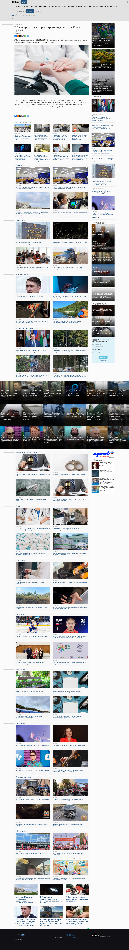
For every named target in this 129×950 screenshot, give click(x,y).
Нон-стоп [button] (71, 6)
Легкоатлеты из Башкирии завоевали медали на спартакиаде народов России (69, 663)
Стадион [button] (79, 6)
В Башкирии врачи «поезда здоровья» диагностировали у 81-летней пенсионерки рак (69, 529)
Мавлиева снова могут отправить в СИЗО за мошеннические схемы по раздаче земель (31, 351)
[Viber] (23, 36)
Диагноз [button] (103, 6)
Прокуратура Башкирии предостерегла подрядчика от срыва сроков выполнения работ (69, 375)
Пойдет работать (98, 349)
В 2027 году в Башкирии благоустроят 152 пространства (30, 692)
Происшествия (23, 777)
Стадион (20, 614)
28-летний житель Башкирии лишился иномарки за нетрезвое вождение (70, 607)
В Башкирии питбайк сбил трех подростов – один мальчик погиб (70, 243)
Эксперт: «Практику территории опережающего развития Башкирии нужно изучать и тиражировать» (32, 213)
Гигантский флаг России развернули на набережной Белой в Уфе (29, 717)
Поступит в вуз (98, 344)
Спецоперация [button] (112, 6)
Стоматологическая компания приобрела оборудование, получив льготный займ (42, 137)
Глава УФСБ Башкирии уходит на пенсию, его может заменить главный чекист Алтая (31, 297)
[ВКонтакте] (15, 36)
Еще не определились (100, 352)
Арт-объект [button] (87, 6)
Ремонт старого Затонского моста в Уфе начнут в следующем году (22, 137)
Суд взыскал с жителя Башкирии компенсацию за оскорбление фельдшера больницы (33, 529)
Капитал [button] (30, 11)
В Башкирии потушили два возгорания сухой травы (31, 607)
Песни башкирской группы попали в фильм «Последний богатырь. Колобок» (68, 770)
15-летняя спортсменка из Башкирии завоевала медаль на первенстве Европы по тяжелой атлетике (69, 637)
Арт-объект (22, 669)
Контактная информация (73, 937)
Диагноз (20, 506)
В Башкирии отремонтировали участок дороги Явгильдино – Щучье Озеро (32, 321)
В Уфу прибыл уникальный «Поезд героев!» (30, 853)
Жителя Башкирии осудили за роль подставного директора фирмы (69, 499)
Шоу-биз (20, 723)
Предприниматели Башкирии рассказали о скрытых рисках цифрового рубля (22, 157)
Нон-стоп (21, 560)
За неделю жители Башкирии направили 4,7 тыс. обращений (70, 297)
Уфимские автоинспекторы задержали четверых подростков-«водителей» (33, 878)
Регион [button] (18, 6)
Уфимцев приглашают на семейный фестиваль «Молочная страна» (69, 878)
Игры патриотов (24, 328)
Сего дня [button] (25, 6)
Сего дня (20, 220)
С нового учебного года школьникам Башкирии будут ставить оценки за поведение (32, 268)
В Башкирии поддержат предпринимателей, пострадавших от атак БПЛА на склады (80, 157)
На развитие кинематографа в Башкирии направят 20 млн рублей (67, 692)
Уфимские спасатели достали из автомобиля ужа (70, 582)
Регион (19, 165)
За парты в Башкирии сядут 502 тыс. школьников (70, 212)
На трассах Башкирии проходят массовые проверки (67, 268)
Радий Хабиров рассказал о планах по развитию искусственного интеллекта (69, 188)
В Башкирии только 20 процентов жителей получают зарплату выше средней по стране (60, 138)
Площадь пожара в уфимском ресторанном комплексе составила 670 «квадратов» (68, 800)
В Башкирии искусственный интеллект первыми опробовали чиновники (32, 188)
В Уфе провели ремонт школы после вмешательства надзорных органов (28, 243)
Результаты (103, 360)
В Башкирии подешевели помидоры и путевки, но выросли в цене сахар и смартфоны (61, 158)
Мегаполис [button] (38, 11)
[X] (20, 36)
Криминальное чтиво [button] (59, 6)
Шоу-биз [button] (95, 6)
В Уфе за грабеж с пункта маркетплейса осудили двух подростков (69, 475)
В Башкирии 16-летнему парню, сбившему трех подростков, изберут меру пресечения (32, 375)
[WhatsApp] (25, 36)
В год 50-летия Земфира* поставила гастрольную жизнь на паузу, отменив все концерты (103, 215)
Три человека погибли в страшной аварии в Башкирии (68, 824)
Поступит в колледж (99, 346)
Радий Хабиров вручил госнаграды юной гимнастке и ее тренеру (30, 663)
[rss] (73, 935)
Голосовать (103, 357)
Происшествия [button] (21, 11)
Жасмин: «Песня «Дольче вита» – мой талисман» (32, 770)
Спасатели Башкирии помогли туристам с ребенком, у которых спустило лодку (67, 321)
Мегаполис (21, 831)
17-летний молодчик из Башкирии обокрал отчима (30, 583)
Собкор (19, 935)
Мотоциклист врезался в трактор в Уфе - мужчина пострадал (33, 800)
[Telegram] (28, 36)
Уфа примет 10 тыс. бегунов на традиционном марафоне (69, 853)
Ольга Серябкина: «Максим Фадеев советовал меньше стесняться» (69, 746)
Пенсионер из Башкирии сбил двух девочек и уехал (31, 824)
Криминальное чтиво (27, 452)
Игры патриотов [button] (44, 6)
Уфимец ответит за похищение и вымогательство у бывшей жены (103, 160)
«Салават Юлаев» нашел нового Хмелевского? (31, 636)
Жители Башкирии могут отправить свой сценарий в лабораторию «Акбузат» (67, 717)
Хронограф (22, 274)
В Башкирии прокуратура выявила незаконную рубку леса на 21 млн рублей (69, 351)
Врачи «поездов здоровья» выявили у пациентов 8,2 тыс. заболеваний (69, 553)
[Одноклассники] (18, 36)
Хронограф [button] (33, 6)
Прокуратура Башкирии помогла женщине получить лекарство (30, 553)
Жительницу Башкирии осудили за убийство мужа (31, 499)
